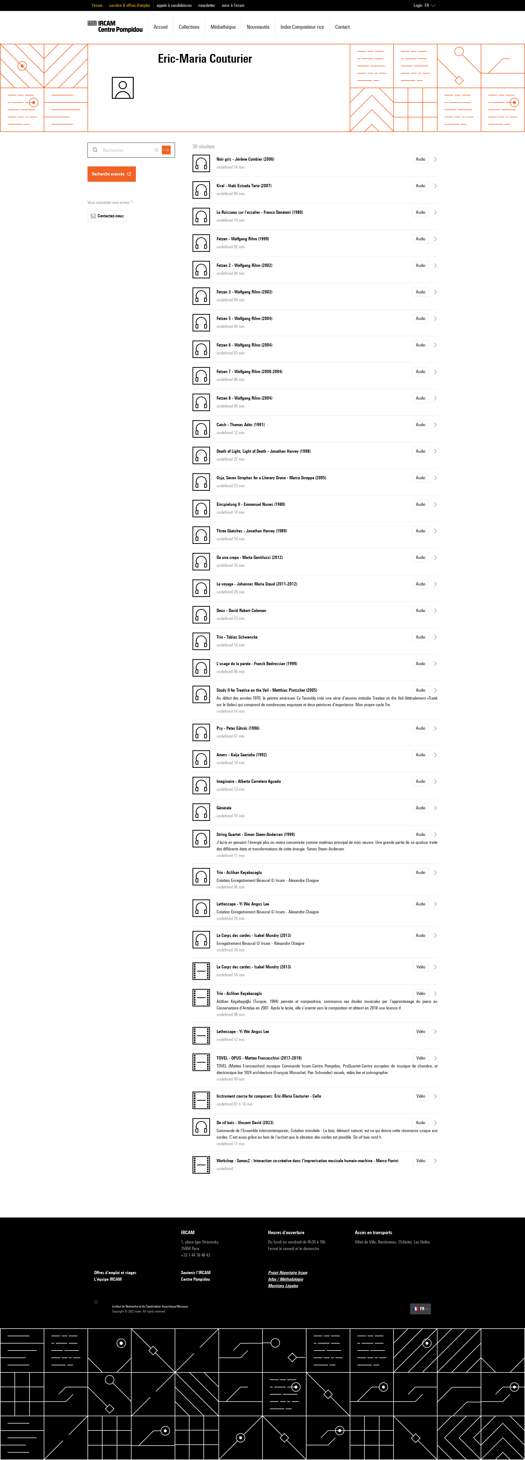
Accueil (161, 27)
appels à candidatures (174, 5)
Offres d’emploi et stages (115, 1272)
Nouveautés (258, 27)
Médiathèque (223, 27)
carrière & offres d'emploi (129, 5)
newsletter (206, 5)
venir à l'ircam (233, 5)
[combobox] (131, 150)
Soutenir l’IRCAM (196, 1272)
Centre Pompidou (195, 1279)
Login (418, 5)
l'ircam (97, 5)
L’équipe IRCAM (108, 1279)
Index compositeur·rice (302, 27)
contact (342, 27)
